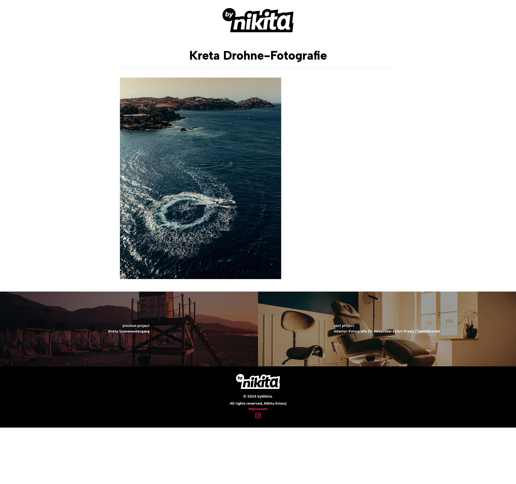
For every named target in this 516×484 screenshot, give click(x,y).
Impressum (258, 409)
